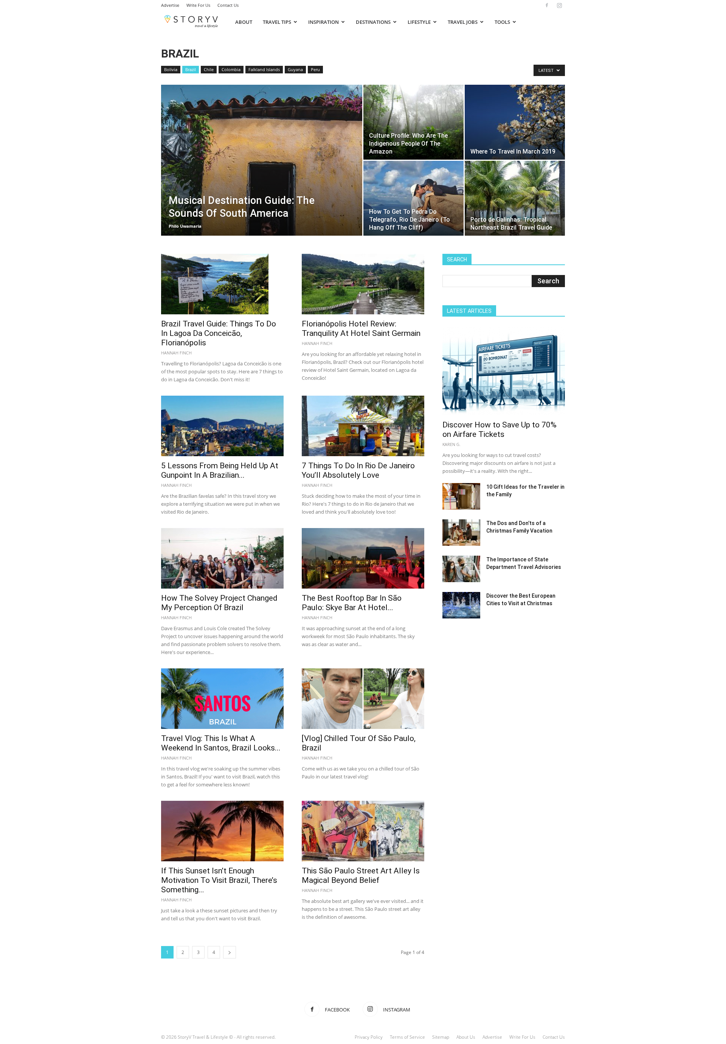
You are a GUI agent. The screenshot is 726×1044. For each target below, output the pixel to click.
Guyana (295, 69)
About (243, 22)
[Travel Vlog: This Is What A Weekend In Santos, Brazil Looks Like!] (222, 698)
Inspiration (323, 22)
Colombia (231, 69)
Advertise (170, 5)
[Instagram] (559, 5)
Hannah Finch (176, 353)
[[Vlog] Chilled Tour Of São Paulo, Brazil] (363, 698)
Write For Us (198, 5)
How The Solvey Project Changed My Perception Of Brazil (219, 602)
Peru (315, 69)
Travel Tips (277, 22)
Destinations (373, 22)
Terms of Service (407, 1037)
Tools (502, 22)
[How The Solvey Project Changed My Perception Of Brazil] (222, 558)
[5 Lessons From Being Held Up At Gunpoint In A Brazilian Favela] (222, 426)
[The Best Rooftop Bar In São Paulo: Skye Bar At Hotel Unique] (363, 558)
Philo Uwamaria (185, 226)
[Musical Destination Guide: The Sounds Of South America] (261, 172)
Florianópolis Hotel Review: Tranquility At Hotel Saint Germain (361, 328)
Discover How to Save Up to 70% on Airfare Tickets (499, 429)
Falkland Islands (264, 69)
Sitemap (440, 1037)
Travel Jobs (463, 22)
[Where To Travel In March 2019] (515, 122)
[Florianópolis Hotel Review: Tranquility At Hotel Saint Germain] (363, 284)
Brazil (190, 69)
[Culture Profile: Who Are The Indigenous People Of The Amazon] (413, 122)
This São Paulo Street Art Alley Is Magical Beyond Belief (361, 875)
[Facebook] (546, 5)
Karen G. (451, 444)
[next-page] (229, 952)
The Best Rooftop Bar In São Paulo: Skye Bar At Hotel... (352, 602)
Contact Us (228, 5)
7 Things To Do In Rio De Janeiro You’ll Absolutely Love (358, 470)
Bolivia (170, 69)
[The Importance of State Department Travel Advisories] (461, 569)
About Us (465, 1037)
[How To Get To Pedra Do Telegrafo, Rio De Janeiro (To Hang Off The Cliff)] (413, 198)
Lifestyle (419, 22)
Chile (209, 69)
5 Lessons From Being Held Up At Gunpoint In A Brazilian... (219, 470)
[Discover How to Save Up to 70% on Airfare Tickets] (503, 370)
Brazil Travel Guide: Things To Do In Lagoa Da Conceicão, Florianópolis (218, 333)
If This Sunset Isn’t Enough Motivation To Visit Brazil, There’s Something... (219, 880)
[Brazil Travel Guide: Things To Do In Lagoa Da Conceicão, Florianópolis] (222, 284)
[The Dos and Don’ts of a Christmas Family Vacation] (461, 532)
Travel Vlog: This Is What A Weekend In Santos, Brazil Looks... (221, 743)
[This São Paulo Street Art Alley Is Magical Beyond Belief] (363, 831)
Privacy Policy (369, 1037)
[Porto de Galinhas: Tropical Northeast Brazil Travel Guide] (515, 198)
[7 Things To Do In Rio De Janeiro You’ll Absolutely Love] (363, 426)
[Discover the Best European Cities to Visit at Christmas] (461, 605)
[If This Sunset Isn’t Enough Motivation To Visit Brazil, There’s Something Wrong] (222, 831)
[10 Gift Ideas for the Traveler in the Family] (461, 496)
